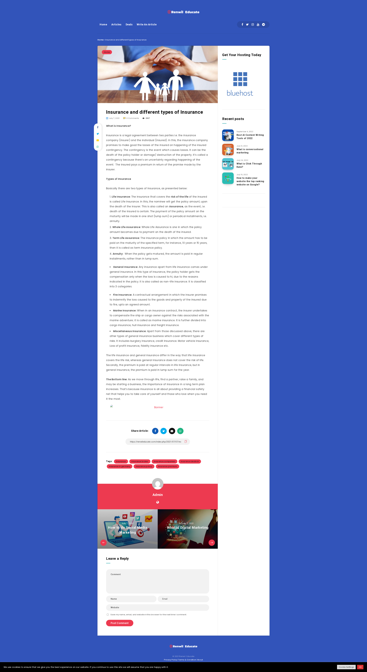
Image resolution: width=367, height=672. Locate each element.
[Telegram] (263, 24)
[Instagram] (252, 24)
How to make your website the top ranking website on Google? (250, 181)
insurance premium (167, 466)
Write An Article (147, 24)
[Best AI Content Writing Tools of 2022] (228, 135)
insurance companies (164, 461)
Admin (158, 495)
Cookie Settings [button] (346, 667)
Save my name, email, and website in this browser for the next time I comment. (149, 614)
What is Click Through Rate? (249, 165)
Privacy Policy (170, 659)
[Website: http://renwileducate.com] (157, 502)
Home (103, 24)
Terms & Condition (187, 659)
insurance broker (139, 461)
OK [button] (360, 667)
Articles (116, 24)
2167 (147, 118)
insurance (121, 461)
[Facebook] (242, 24)
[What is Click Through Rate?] (228, 164)
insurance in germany (119, 466)
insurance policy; (144, 466)
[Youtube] (258, 24)
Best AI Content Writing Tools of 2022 (250, 137)
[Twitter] (247, 24)
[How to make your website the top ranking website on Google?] (228, 178)
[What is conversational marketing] (228, 149)
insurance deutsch (190, 461)
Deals (129, 24)
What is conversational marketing (250, 151)
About (200, 659)
